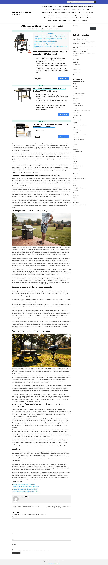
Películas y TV (65, 15)
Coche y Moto (57, 12)
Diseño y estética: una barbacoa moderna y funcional (45, 41)
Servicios (75, 190)
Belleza (88, 9)
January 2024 (76, 67)
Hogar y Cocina (48, 9)
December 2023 (77, 69)
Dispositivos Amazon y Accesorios (53, 15)
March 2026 (76, 59)
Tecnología (76, 195)
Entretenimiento (77, 120)
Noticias (75, 161)
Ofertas (56, 29)
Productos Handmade (52, 20)
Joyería (54, 6)
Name (14, 534)
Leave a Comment (48, 28)
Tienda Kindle (84, 20)
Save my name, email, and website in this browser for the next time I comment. (32, 550)
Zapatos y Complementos (49, 17)
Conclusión (37, 47)
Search (75, 26)
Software (91, 12)
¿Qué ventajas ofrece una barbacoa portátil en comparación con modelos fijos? (50, 46)
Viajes (74, 200)
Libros (69, 20)
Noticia (75, 159)
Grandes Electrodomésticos (59, 9)
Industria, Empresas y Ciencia (80, 6)
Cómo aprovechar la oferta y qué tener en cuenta (44, 43)
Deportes (75, 108)
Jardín (59, 6)
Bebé (84, 9)
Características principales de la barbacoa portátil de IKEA (46, 39)
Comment (14, 517)
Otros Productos (82, 15)
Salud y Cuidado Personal (69, 17)
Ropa (77, 17)
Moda (79, 12)
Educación (75, 113)
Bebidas (75, 86)
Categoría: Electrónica (78, 96)
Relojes (50, 6)
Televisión (75, 197)
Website (14, 544)
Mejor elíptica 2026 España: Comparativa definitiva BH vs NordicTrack (83, 38)
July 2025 (75, 62)
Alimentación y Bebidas (77, 9)
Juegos (75, 147)
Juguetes (75, 149)
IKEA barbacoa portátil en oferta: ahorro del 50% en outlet (41, 26)
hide (53, 33)
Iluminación (90, 6)
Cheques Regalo (73, 15)
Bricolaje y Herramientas (47, 12)
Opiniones (75, 168)
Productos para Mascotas (85, 17)
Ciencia (75, 100)
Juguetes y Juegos (76, 20)
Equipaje (68, 9)
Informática (44, 6)
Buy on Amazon (63, 78)
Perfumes (75, 173)
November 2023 (77, 72)
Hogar (74, 127)
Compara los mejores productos (21, 13)
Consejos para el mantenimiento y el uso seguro (44, 44)
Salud (74, 185)
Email (13, 539)
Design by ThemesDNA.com (54, 563)
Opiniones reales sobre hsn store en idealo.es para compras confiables (84, 50)
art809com (28, 28)
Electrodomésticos (77, 115)
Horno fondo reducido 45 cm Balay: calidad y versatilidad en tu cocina (84, 42)
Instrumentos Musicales (68, 6)
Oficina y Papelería (62, 20)
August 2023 (76, 74)
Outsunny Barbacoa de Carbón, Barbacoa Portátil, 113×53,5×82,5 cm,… (50, 36)
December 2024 (77, 64)
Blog (88, 15)
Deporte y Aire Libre (65, 12)
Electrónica (73, 12)
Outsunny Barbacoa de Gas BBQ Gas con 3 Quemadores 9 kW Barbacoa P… (51, 35)
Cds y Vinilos (84, 12)
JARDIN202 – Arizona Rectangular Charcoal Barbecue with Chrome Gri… (50, 38)
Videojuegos (59, 17)
